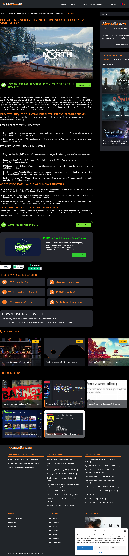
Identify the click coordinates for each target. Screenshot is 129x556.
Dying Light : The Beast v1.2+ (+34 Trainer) (62, 474)
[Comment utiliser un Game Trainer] (64, 424)
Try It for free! (83, 225)
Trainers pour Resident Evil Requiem (21, 467)
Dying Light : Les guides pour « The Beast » (23, 459)
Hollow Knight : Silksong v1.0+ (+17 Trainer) (62, 470)
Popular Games (52, 518)
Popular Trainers (53, 522)
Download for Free (83, 85)
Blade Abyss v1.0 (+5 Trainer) (95, 499)
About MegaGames (15, 518)
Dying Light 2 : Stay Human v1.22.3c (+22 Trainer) (102, 466)
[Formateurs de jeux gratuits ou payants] (22, 424)
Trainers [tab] (106, 59)
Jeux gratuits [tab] (108, 64)
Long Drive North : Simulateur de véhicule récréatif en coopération (40, 13)
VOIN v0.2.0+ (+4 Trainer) (94, 495)
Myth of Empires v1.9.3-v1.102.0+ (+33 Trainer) (102, 487)
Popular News (52, 534)
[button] (125, 531)
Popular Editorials (53, 538)
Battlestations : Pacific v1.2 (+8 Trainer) (61, 505)
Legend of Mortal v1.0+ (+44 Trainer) (60, 459)
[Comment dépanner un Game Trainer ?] (64, 394)
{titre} (100, 552)
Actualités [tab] (117, 59)
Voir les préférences (118, 548)
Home (2, 13)
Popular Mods (52, 526)
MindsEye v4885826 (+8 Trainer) (58, 491)
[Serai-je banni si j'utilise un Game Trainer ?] (22, 394)
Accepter (85, 548)
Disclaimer (12, 526)
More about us (122, 45)
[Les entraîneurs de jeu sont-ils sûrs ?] (107, 394)
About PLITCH (79, 255)
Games (10, 13)
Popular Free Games (54, 542)
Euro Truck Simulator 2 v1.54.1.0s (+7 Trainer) (101, 491)
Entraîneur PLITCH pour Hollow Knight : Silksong (64, 495)
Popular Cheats (52, 530)
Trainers (71, 13)
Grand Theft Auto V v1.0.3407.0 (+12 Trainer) (101, 503)
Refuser (101, 548)
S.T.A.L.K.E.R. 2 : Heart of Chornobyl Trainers (24, 463)
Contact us (12, 522)
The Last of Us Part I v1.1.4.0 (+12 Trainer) (100, 476)
